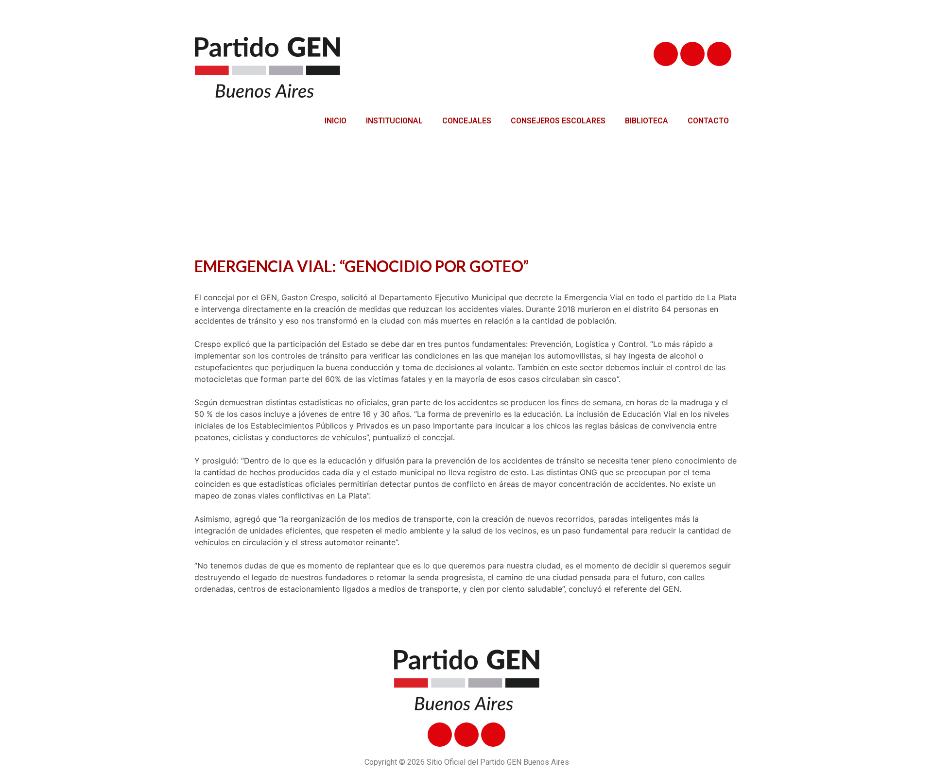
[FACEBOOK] (666, 54)
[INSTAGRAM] (719, 54)
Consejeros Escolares (558, 120)
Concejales (466, 120)
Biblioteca (646, 120)
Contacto (708, 120)
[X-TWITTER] (692, 54)
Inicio (335, 120)
